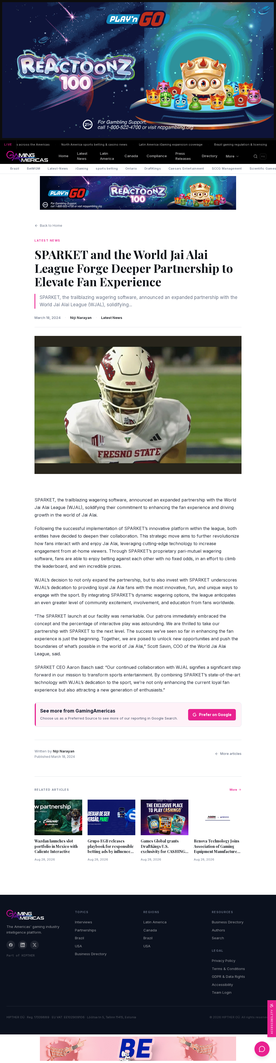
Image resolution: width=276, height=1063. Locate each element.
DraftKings (152, 168)
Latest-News (58, 168)
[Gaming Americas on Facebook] (10, 945)
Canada (131, 156)
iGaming (81, 168)
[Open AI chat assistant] (262, 1049)
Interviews (83, 922)
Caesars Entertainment (186, 168)
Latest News (82, 156)
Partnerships (85, 930)
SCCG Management (227, 168)
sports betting (107, 168)
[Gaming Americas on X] (34, 945)
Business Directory (90, 954)
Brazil (14, 168)
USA (78, 946)
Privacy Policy (223, 960)
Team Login (222, 992)
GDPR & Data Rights (228, 976)
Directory (209, 156)
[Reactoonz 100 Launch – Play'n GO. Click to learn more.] (138, 70)
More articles (231, 754)
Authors (218, 930)
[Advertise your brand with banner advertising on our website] (138, 1049)
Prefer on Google (215, 714)
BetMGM (33, 168)
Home (63, 156)
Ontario (131, 168)
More (230, 156)
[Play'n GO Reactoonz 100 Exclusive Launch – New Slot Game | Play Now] (138, 193)
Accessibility (222, 984)
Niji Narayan (81, 317)
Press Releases (183, 156)
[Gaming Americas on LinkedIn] (22, 945)
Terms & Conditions (228, 968)
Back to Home (51, 225)
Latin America (107, 156)
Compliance (157, 156)
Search (218, 938)
